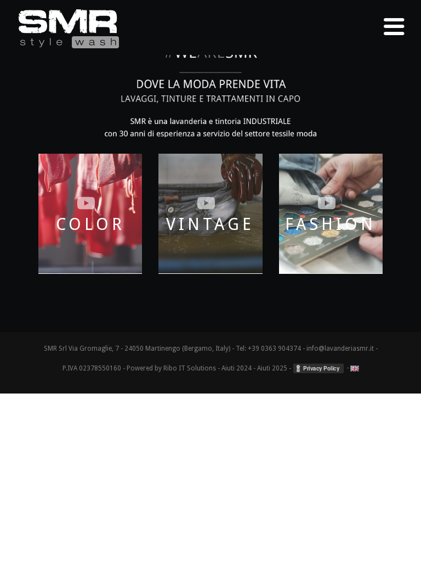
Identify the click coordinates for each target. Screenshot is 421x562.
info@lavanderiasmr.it (340, 348)
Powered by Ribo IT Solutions (171, 368)
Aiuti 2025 (272, 368)
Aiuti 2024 (236, 368)
